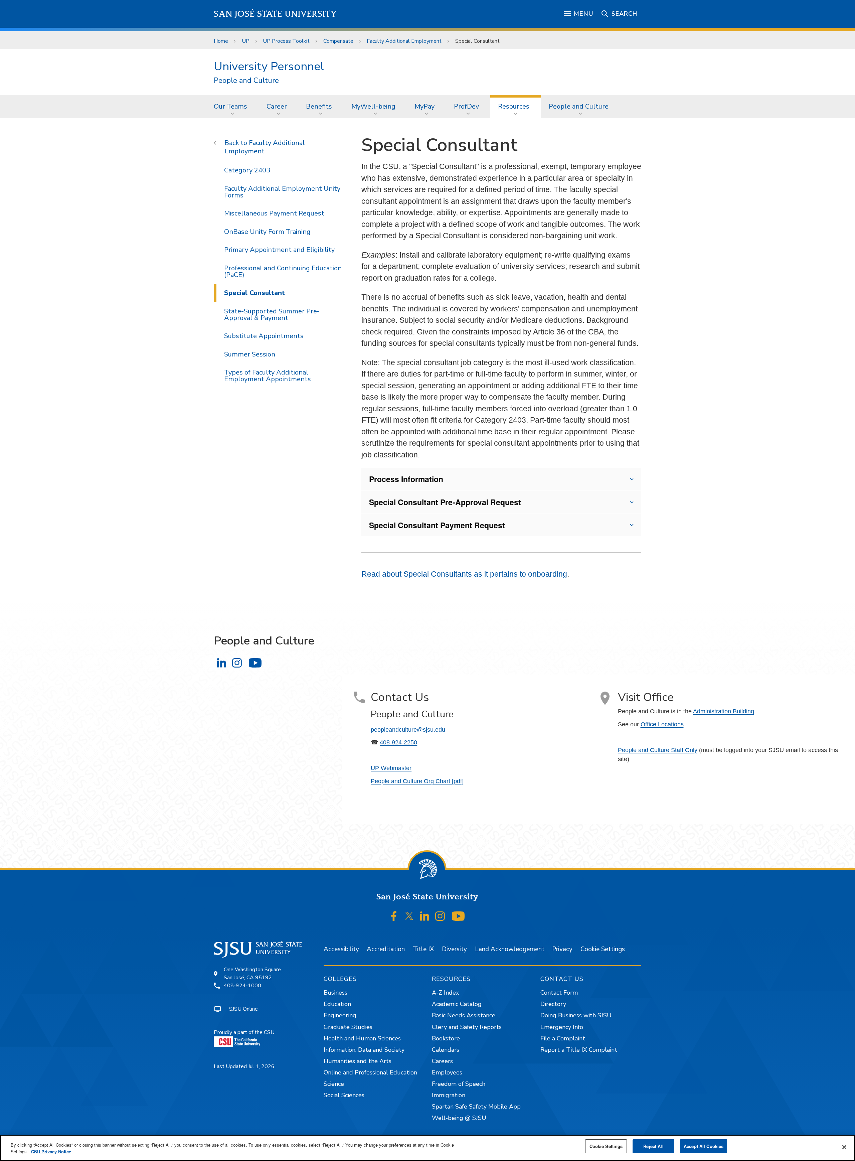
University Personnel (269, 66)
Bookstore (446, 1038)
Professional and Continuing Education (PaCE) (283, 271)
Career (277, 106)
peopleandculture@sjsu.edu (408, 729)
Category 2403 (247, 170)
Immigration (448, 1095)
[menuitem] (232, 106)
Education (337, 1004)
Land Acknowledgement (509, 949)
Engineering (340, 1015)
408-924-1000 (242, 985)
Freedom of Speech (458, 1084)
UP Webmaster (391, 768)
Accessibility (341, 949)
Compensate (338, 41)
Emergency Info (561, 1027)
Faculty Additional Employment (404, 41)
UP (245, 41)
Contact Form (559, 993)
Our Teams (230, 106)
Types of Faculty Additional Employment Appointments (267, 376)
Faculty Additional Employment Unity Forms (282, 192)
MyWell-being (373, 106)
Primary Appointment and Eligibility (279, 249)
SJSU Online (243, 1009)
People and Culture (246, 81)
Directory (553, 1004)
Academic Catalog (457, 1004)
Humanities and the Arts (357, 1061)
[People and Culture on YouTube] (255, 663)
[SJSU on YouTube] (458, 916)
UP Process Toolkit (286, 41)
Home (221, 41)
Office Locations (662, 724)
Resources (513, 106)
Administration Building (723, 711)
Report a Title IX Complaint (578, 1050)
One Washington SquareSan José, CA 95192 (252, 973)
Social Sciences (344, 1095)
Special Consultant (254, 292)
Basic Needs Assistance (463, 1015)
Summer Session (249, 354)
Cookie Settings (602, 949)
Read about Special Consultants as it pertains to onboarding (464, 574)
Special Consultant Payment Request (437, 525)
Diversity (454, 949)
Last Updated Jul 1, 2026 (244, 1066)
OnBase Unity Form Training (267, 231)
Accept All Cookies (703, 1146)
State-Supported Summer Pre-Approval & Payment (272, 314)
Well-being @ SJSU (459, 1118)
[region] (427, 1148)
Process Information (406, 478)
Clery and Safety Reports (467, 1027)
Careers (442, 1061)
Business (335, 993)
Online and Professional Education (370, 1072)
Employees (447, 1072)
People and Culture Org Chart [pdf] (417, 781)
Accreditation (386, 949)
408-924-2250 (398, 742)
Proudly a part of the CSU (244, 1032)
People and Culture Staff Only (657, 750)
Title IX (423, 949)
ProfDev (466, 106)
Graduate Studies (348, 1027)
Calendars (445, 1050)
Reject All (653, 1146)
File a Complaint (562, 1038)
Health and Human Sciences (362, 1038)
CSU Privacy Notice (51, 1151)
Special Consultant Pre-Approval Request (445, 501)
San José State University (275, 14)
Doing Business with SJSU (576, 1015)
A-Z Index (445, 993)
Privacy (562, 949)
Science (334, 1084)
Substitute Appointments (264, 335)
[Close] (844, 1147)
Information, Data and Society (364, 1050)
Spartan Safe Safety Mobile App (476, 1107)
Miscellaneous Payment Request (274, 213)
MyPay (424, 106)
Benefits (319, 106)
